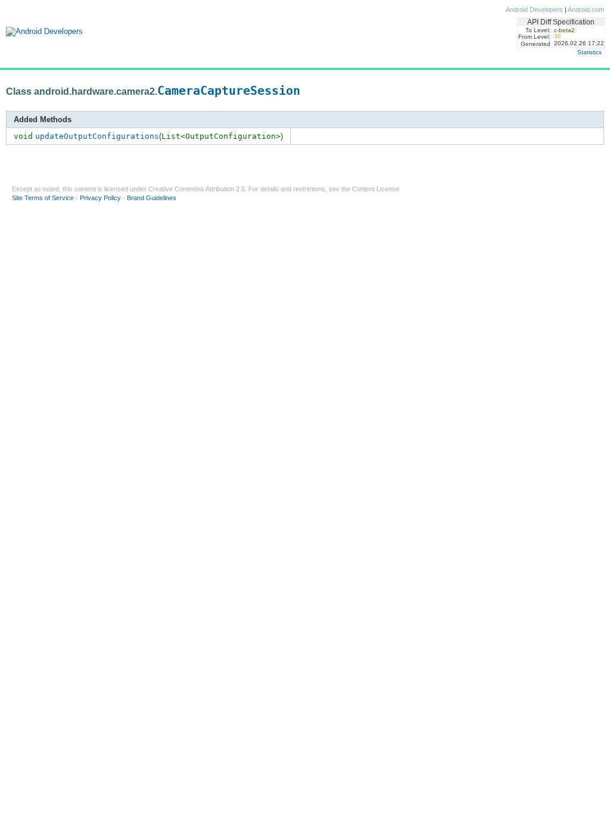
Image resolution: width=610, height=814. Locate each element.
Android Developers (534, 9)
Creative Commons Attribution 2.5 (196, 188)
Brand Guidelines (151, 197)
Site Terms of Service (43, 197)
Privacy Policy (100, 197)
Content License (375, 188)
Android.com (586, 9)
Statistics (589, 52)
